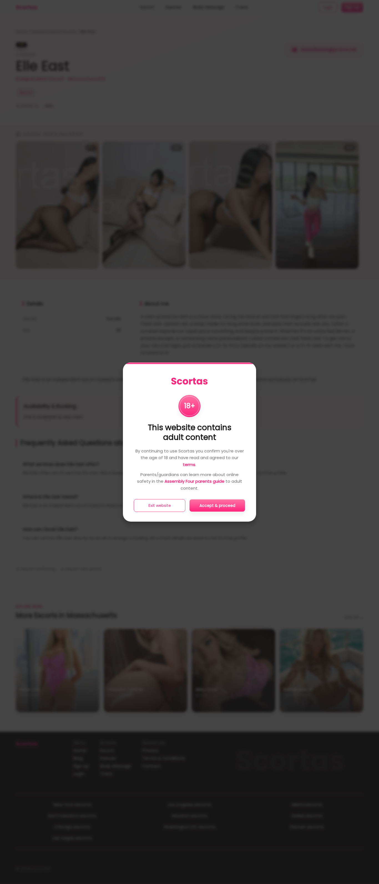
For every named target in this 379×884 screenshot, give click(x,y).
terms (189, 464)
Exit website (159, 505)
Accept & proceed (217, 505)
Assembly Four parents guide (194, 481)
